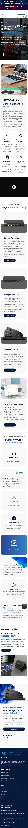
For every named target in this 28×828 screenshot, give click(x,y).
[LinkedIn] (8, 758)
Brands (3, 797)
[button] (5, 825)
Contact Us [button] (6, 650)
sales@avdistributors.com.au (8, 810)
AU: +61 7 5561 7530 (6, 805)
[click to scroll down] (3, 54)
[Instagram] (4, 758)
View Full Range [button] (10, 260)
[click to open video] (14, 187)
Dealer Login (4, 772)
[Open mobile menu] (26, 11)
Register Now (23, 3)
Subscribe (14, 729)
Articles (3, 794)
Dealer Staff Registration (7, 778)
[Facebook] (1, 758)
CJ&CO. (13, 822)
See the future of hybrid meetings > (14, 8)
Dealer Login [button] (21, 16)
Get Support (4, 789)
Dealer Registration (6, 775)
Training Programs (6, 780)
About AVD (4, 791)
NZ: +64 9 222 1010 (6, 808)
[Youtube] (6, 758)
